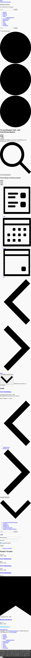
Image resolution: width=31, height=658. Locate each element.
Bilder (4, 16)
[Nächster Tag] (17, 370)
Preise (4, 22)
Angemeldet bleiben (6, 543)
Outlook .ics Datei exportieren (10, 529)
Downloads (5, 25)
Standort (5, 13)
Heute (1, 373)
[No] (3, 657)
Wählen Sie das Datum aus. (20, 383)
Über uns (5, 14)
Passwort (2, 540)
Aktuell (4, 12)
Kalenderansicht (3, 629)
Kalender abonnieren (5, 497)
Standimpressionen (10, 17)
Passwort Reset (6, 18)
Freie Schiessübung (5, 392)
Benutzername (3, 537)
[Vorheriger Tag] (17, 324)
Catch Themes (13, 632)
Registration (5, 20)
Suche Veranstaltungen (5, 174)
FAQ (4, 21)
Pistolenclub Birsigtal (5, 4)
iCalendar (5, 523)
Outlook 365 (6, 525)
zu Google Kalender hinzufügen (10, 522)
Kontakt (5, 24)
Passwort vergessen (7, 548)
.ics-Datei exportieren (8, 527)
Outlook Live (6, 526)
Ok (1, 657)
